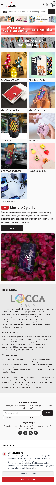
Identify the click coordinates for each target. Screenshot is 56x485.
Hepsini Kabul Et (28, 479)
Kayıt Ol (47, 413)
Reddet (35, 463)
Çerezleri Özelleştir (28, 474)
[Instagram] (36, 433)
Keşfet (12, 228)
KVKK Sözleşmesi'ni (13, 418)
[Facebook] (20, 433)
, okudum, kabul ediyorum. (23, 418)
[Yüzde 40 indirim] (28, 30)
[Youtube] (31, 433)
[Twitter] (25, 433)
